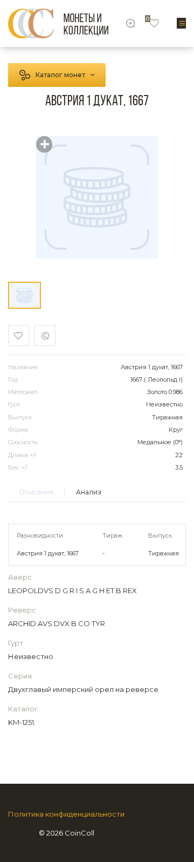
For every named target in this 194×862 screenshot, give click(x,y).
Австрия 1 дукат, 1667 (48, 553)
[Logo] (58, 23)
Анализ (88, 492)
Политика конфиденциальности (66, 814)
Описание (36, 492)
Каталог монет (60, 75)
